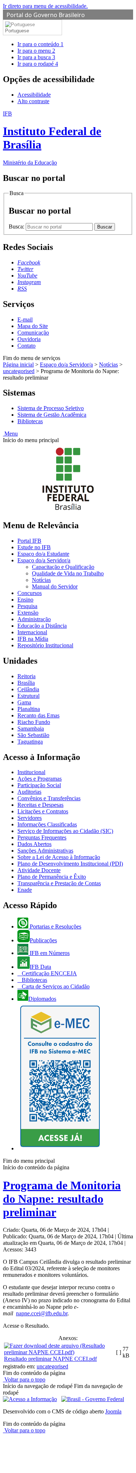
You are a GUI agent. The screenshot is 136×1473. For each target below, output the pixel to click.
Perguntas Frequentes (41, 837)
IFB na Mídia (32, 639)
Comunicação (33, 332)
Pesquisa (27, 606)
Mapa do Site (32, 326)
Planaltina (28, 709)
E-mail (25, 319)
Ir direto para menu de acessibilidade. (45, 6)
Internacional (32, 632)
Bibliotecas (30, 421)
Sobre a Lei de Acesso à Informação (58, 857)
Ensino (25, 599)
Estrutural (28, 696)
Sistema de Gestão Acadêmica (51, 415)
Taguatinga (30, 741)
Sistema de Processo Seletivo (50, 408)
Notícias (108, 364)
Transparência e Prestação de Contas (59, 883)
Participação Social (39, 785)
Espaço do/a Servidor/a (66, 364)
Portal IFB (29, 541)
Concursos (29, 593)
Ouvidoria (29, 339)
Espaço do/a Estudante (43, 554)
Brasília (26, 683)
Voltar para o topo (24, 1379)
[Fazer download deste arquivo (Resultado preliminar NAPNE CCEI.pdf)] (59, 1352)
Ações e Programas (39, 779)
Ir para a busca (36, 57)
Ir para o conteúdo (40, 44)
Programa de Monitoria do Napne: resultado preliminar (62, 1199)
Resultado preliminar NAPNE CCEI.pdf (50, 1359)
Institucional (31, 772)
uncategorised (18, 371)
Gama (24, 702)
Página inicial (18, 364)
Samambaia (30, 728)
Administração (34, 619)
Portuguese (17, 30)
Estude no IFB (34, 547)
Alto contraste (33, 101)
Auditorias (29, 792)
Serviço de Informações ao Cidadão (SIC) (65, 831)
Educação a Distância (42, 626)
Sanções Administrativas (45, 850)
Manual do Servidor (55, 586)
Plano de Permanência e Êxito (51, 877)
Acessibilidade (34, 95)
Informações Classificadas (47, 824)
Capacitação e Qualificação (63, 567)
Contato (26, 346)
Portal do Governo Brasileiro (46, 15)
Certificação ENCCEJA (48, 973)
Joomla (113, 1411)
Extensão (27, 613)
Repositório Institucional (45, 645)
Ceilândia (28, 689)
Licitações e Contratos (42, 811)
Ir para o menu (36, 51)
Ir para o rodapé (37, 64)
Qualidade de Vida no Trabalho (68, 573)
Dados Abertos (34, 844)
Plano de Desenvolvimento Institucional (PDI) (70, 864)
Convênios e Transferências (49, 798)
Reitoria (26, 676)
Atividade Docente (39, 870)
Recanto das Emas (38, 715)
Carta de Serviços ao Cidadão (55, 986)
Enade (24, 890)
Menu (10, 433)
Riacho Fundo (33, 722)
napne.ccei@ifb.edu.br (41, 1313)
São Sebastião (33, 735)
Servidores (29, 818)
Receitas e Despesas (40, 805)
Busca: (17, 226)
